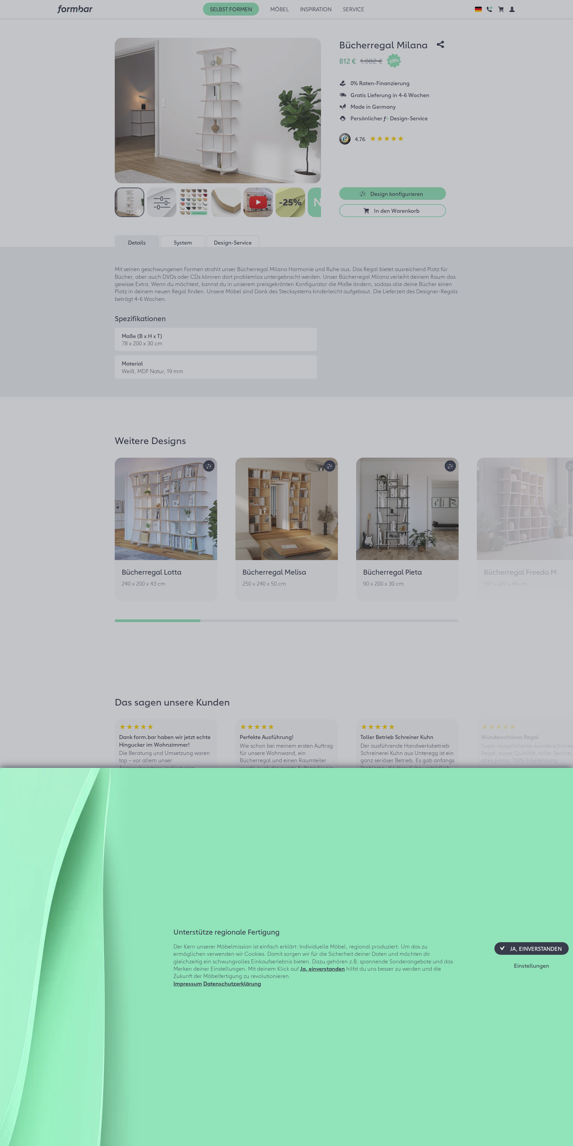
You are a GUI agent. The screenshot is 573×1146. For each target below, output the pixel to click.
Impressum (187, 983)
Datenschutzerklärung (232, 983)
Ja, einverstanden (322, 968)
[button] (531, 948)
